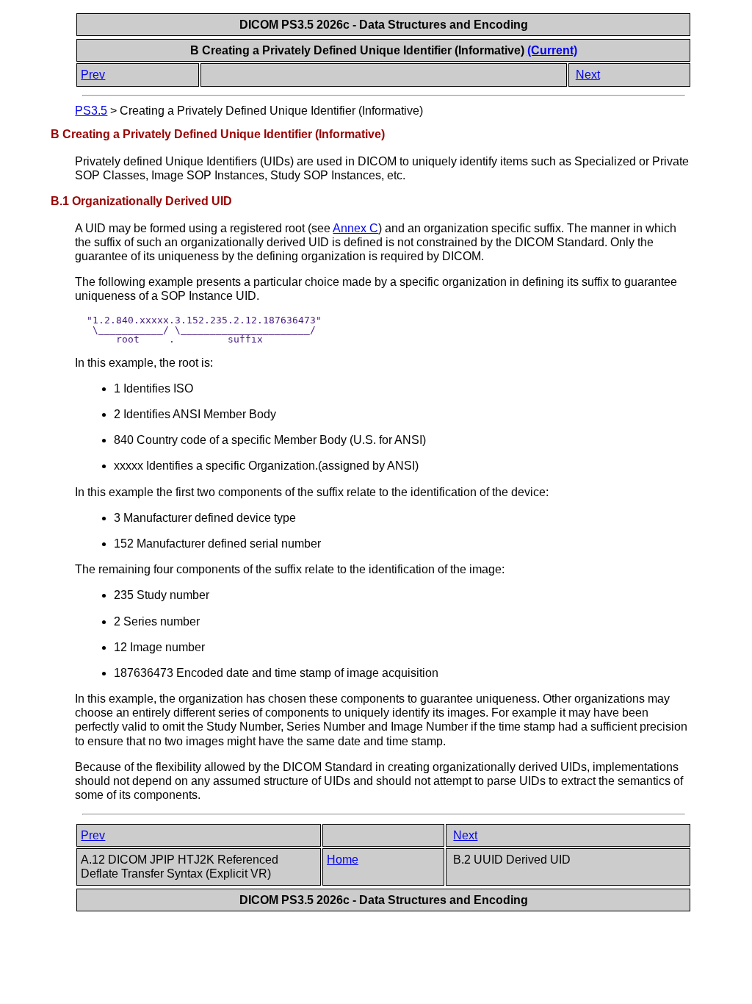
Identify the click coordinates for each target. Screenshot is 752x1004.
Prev (93, 74)
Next (588, 74)
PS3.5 (91, 110)
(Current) (552, 50)
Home (342, 859)
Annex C (355, 228)
